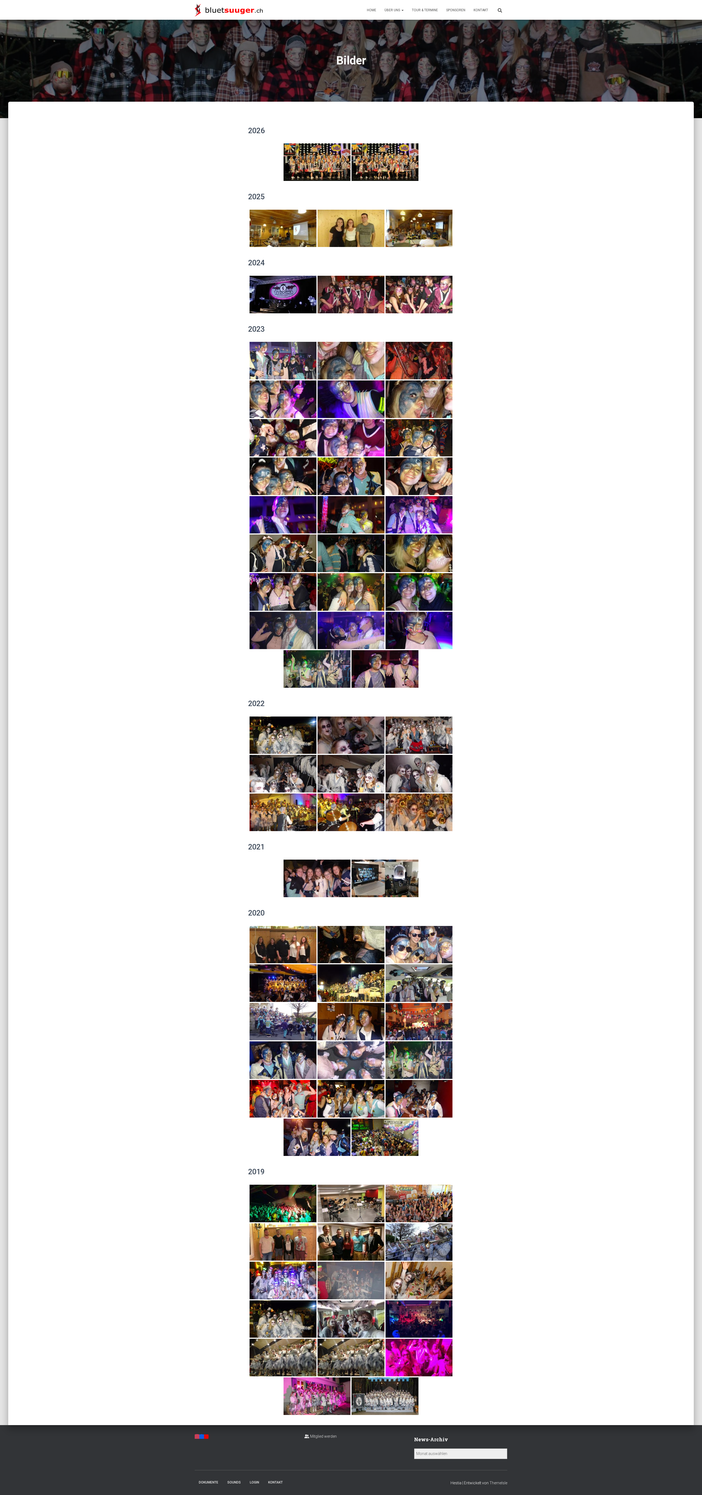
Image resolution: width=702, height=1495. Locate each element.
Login (254, 1482)
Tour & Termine (425, 10)
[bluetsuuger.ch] (229, 10)
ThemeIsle (498, 1483)
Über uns (392, 10)
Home (371, 10)
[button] (402, 10)
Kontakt (481, 10)
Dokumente (208, 1482)
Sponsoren (455, 10)
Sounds (234, 1482)
